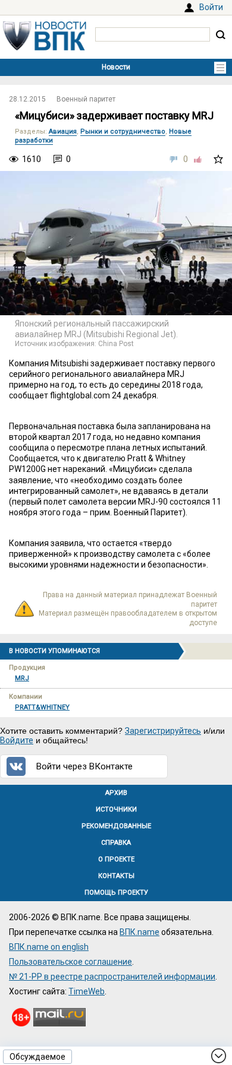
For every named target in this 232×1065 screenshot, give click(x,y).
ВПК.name (139, 932)
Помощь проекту (116, 892)
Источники (116, 809)
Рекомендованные (116, 826)
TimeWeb (86, 991)
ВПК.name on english (49, 947)
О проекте (116, 859)
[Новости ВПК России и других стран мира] (44, 47)
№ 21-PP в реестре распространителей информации (112, 976)
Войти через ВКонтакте (84, 766)
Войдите (16, 740)
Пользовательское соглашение (70, 961)
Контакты (116, 876)
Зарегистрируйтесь (163, 731)
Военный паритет (86, 99)
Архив (116, 793)
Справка (116, 843)
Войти (211, 7)
